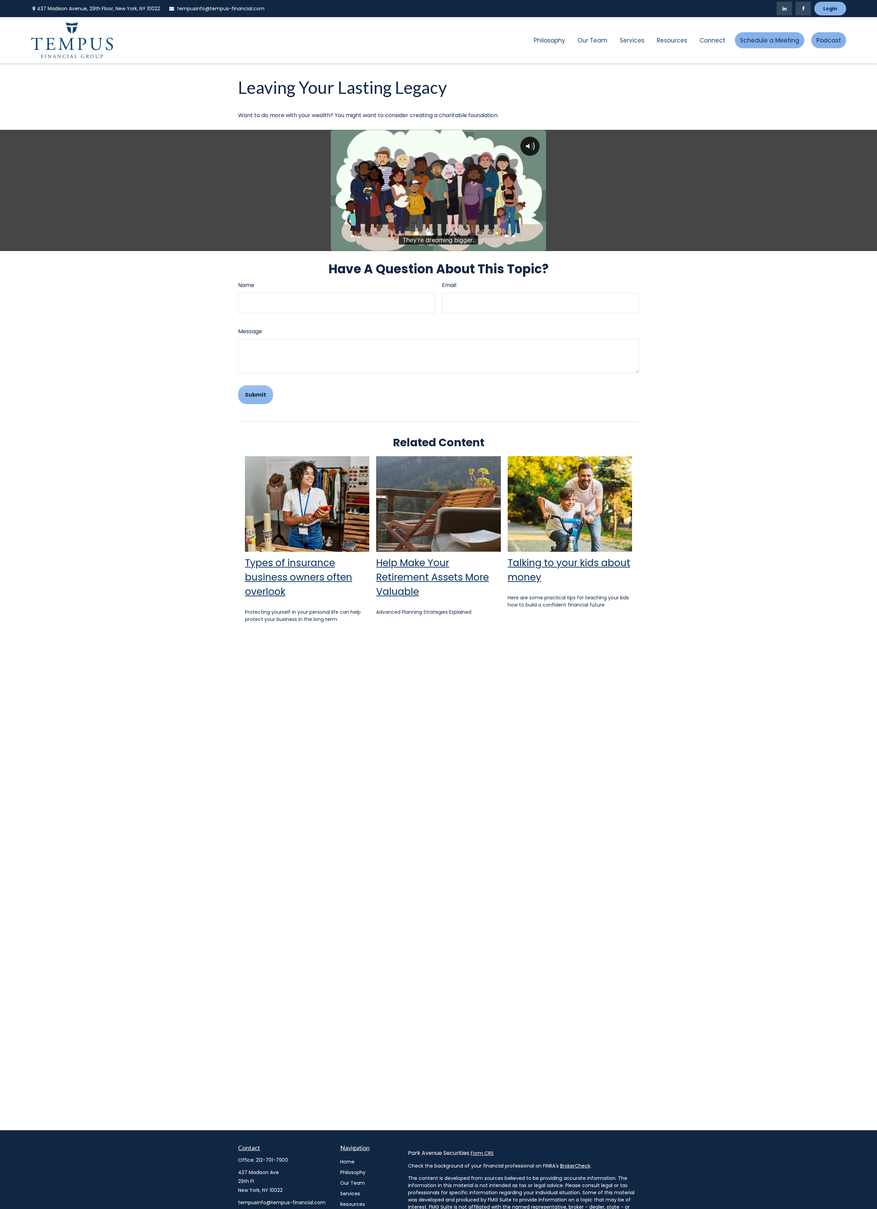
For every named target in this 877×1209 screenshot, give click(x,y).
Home (347, 1161)
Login (830, 8)
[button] (549, 40)
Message (250, 331)
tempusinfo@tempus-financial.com (220, 8)
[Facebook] (803, 8)
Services (350, 1193)
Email (449, 285)
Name (246, 285)
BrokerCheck (575, 1165)
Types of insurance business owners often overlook (298, 577)
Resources (352, 1204)
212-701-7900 (272, 1160)
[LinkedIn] (784, 8)
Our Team (352, 1183)
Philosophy (353, 1172)
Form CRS (482, 1153)
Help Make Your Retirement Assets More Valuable (432, 577)
